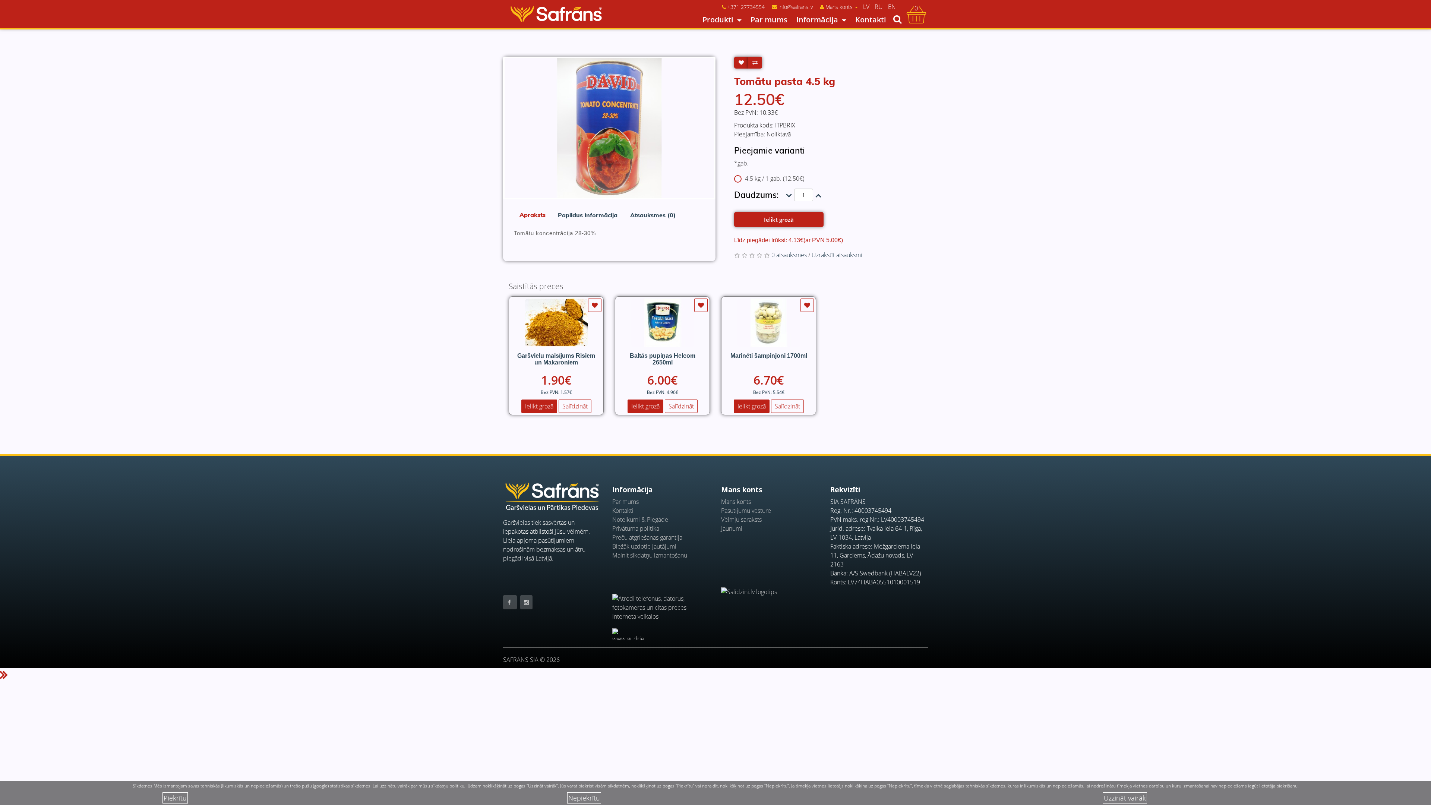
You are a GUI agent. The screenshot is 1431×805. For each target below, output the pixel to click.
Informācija (817, 20)
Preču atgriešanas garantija (647, 537)
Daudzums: (756, 194)
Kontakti (870, 20)
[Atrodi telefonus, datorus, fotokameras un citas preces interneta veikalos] (661, 603)
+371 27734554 (746, 6)
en (892, 7)
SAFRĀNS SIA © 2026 (531, 660)
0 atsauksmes (789, 255)
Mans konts (736, 502)
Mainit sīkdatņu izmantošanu (649, 555)
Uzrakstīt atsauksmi (837, 255)
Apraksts (532, 214)
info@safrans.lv (795, 6)
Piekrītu (175, 797)
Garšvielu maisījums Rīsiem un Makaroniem (556, 359)
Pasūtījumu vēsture (746, 510)
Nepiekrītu (584, 797)
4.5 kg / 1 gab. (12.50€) (774, 178)
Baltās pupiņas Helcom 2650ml (662, 359)
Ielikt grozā (779, 219)
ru (879, 7)
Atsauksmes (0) (653, 215)
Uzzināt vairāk (1125, 797)
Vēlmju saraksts (741, 519)
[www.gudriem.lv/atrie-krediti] (628, 634)
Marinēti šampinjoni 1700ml (768, 356)
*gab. (741, 163)
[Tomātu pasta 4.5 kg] (609, 128)
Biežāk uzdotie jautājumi (644, 546)
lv (866, 7)
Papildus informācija (587, 215)
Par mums (769, 20)
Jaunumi (731, 528)
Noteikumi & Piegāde (640, 519)
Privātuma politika (635, 528)
